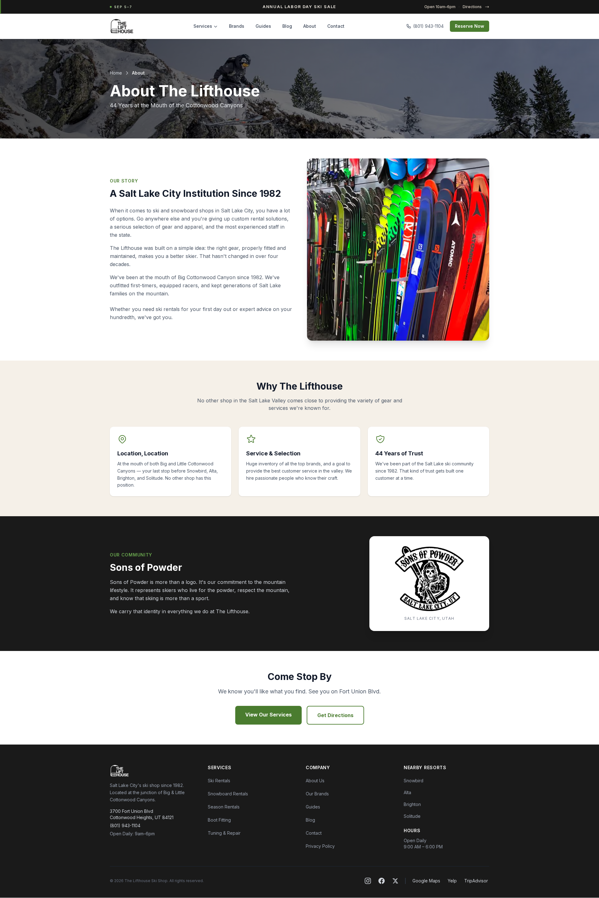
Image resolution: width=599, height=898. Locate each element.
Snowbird (413, 780)
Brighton (412, 804)
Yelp (452, 880)
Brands (236, 26)
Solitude (412, 816)
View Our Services (268, 714)
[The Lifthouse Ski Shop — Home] (122, 26)
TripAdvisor (476, 880)
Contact (335, 26)
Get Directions (335, 715)
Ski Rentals (219, 780)
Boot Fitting (219, 820)
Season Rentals (224, 806)
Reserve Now (469, 26)
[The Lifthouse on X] (395, 881)
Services (202, 26)
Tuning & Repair (224, 833)
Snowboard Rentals (228, 793)
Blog (287, 26)
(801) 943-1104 (428, 26)
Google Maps (426, 880)
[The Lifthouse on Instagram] (368, 881)
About (309, 26)
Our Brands (317, 793)
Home (116, 72)
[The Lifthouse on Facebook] (381, 881)
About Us (315, 780)
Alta (407, 792)
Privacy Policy (320, 846)
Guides (263, 26)
